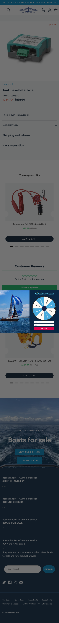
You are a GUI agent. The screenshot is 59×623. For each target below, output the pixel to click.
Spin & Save (44, 328)
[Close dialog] (1, 291)
